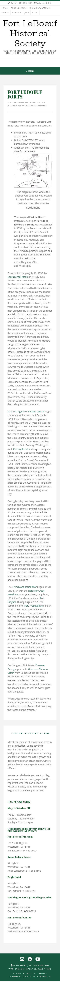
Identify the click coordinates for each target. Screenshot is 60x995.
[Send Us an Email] (25, 60)
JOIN (26, 13)
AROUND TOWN (18, 8)
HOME (5, 8)
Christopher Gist (21, 449)
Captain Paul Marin (18, 276)
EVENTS (5, 13)
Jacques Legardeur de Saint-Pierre (26, 411)
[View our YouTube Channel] (34, 60)
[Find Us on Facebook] (30, 60)
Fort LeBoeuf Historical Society (30, 34)
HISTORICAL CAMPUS (40, 8)
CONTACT (16, 13)
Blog (35, 13)
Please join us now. (34, 790)
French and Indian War (24, 586)
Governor (33, 669)
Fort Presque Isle (33, 605)
